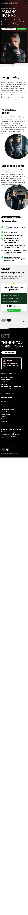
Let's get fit (14, 310)
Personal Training (8, 374)
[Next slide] (9, 320)
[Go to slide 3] (26, 321)
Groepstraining (7, 393)
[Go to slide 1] (23, 321)
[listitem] (14, 299)
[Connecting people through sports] (5, 3)
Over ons (5, 406)
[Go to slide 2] (24, 321)
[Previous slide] (3, 320)
